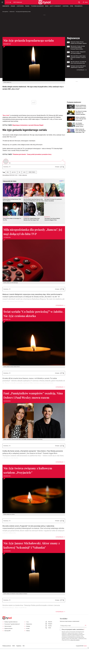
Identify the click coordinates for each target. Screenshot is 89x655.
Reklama (28, 630)
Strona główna (5, 11)
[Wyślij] (85, 625)
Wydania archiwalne (8, 628)
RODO (13, 646)
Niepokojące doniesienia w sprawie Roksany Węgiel (27, 125)
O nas (27, 622)
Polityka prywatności (6, 646)
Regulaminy (18, 646)
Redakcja (28, 626)
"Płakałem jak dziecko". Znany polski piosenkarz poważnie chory (31, 154)
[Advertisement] (44, 25)
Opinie (71, 6)
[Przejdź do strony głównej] (43, 2)
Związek (13, 6)
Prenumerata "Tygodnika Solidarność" (12, 624)
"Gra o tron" (6, 115)
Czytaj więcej (80, 70)
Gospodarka (20, 6)
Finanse (27, 6)
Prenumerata (78, 6)
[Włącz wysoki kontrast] (10, 2)
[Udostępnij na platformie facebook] (61, 167)
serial (24, 172)
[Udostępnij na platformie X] (63, 167)
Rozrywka (66, 6)
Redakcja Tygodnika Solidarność (10, 622)
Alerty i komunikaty (55, 6)
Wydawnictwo (29, 624)
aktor (8, 172)
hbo (19, 172)
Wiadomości (5, 6)
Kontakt (27, 628)
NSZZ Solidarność (17, 2)
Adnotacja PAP (7, 630)
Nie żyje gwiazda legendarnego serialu (23, 11)
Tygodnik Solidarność (37, 6)
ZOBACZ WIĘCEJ (31, 172)
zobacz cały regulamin (74, 640)
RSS (23, 646)
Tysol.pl (85, 646)
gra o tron (14, 172)
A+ (8, 2)
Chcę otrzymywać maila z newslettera (73, 629)
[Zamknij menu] (2, 2)
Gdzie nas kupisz (7, 626)
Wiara (46, 6)
